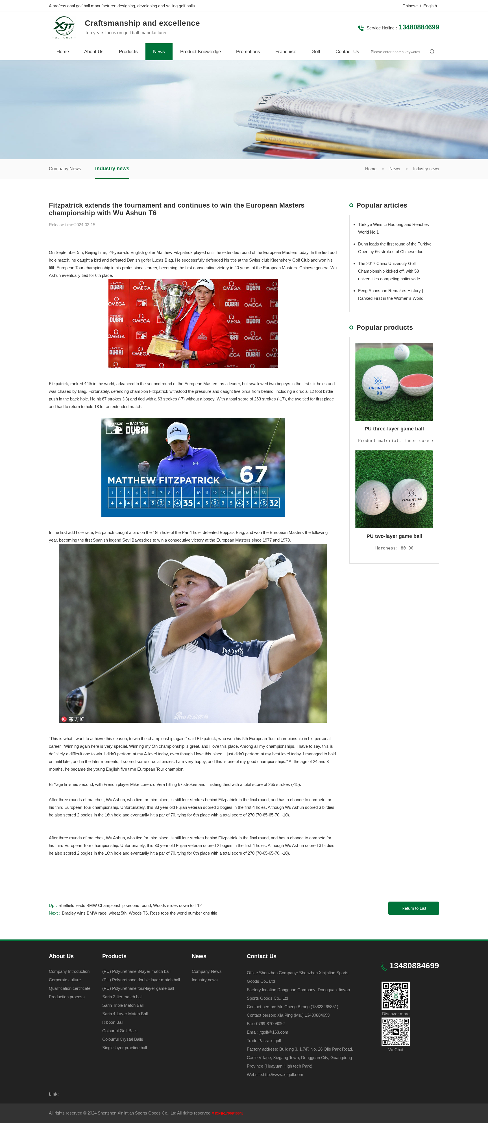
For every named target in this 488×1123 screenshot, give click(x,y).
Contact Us (347, 51)
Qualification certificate (69, 988)
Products (128, 51)
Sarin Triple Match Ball (122, 1005)
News (159, 51)
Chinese (410, 5)
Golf (315, 51)
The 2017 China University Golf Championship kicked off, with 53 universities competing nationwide (389, 271)
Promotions (248, 51)
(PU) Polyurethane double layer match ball (141, 979)
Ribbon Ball (112, 1022)
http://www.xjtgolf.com (283, 1074)
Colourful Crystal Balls (122, 1039)
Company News (65, 168)
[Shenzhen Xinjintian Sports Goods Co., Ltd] (62, 35)
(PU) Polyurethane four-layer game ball (138, 988)
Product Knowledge (200, 51)
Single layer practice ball (124, 1047)
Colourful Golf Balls (120, 1030)
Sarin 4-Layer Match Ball (125, 1013)
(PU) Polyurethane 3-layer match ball (136, 971)
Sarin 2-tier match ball (122, 996)
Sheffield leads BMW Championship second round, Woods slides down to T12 (130, 905)
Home (62, 51)
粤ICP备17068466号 (227, 1113)
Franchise (285, 51)
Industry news (112, 168)
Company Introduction (69, 971)
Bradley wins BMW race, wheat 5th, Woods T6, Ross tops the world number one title (139, 913)
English (430, 5)
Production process (67, 996)
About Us (94, 51)
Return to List (414, 908)
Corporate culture (65, 979)
